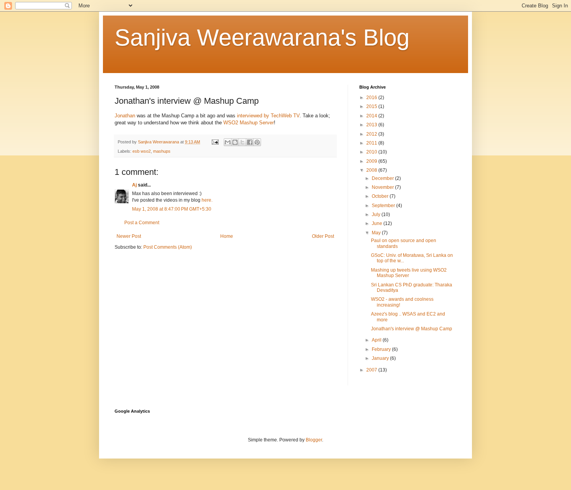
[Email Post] (215, 142)
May (377, 232)
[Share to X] (242, 142)
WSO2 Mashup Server (248, 123)
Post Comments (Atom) (167, 247)
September (384, 205)
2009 (372, 161)
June (377, 223)
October (381, 196)
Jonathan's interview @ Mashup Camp (411, 328)
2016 (372, 97)
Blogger (314, 440)
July (376, 214)
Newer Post (129, 236)
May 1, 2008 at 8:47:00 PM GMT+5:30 (171, 209)
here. (207, 200)
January (381, 358)
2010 (372, 152)
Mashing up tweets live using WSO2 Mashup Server (409, 272)
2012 (372, 134)
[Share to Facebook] (250, 142)
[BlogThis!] (235, 142)
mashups (162, 151)
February (382, 349)
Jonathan (125, 116)
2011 (372, 143)
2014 (372, 116)
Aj (134, 185)
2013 (372, 124)
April (377, 340)
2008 (372, 170)
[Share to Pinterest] (257, 142)
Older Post (323, 236)
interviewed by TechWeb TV (268, 116)
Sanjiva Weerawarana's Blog (262, 37)
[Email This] (228, 142)
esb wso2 (141, 151)
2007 (372, 370)
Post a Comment (141, 222)
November (383, 187)
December (383, 178)
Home (226, 236)
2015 (372, 106)
